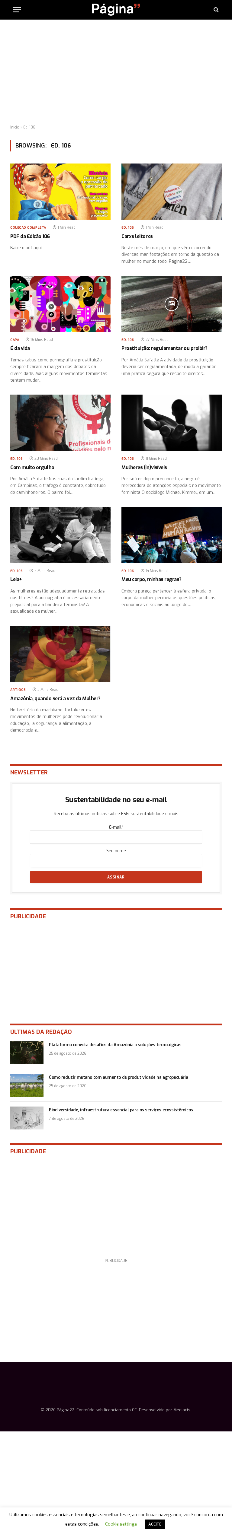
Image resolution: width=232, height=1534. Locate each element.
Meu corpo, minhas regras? (151, 579)
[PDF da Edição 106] (60, 192)
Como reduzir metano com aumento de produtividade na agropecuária (118, 1077)
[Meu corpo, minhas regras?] (171, 535)
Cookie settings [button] (121, 1524)
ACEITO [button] (155, 1524)
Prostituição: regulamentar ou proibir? (164, 348)
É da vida (20, 348)
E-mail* (116, 827)
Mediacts (181, 1409)
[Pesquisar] (215, 10)
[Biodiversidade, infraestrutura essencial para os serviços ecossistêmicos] (27, 1118)
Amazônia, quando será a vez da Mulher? (55, 698)
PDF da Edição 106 (30, 236)
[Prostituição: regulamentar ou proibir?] (171, 304)
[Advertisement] (116, 72)
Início (14, 127)
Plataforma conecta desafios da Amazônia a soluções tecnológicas (115, 1045)
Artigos (18, 690)
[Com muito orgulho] (60, 423)
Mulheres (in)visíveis (144, 467)
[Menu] (17, 10)
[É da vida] (60, 304)
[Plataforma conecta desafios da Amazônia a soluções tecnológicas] (27, 1052)
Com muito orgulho (32, 467)
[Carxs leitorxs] (171, 192)
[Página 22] (116, 10)
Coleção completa (28, 227)
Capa (14, 340)
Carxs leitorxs (137, 236)
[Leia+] (60, 535)
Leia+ (16, 579)
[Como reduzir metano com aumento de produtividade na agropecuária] (27, 1085)
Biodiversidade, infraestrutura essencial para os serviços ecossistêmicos (121, 1110)
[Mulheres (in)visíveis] (171, 423)
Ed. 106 (127, 227)
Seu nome (116, 851)
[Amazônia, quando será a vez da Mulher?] (60, 654)
